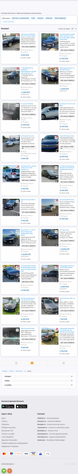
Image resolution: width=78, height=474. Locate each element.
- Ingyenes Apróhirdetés (51, 437)
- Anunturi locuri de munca (51, 424)
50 (76, 29)
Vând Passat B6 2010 (27, 328)
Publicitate (5, 424)
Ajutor (4, 418)
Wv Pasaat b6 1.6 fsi (27, 136)
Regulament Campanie (10, 446)
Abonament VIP (7, 431)
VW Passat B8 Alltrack (67, 199)
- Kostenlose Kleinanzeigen (51, 440)
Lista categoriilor (8, 437)
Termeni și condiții (8, 434)
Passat (40, 18)
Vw (32, 18)
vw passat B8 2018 (27, 103)
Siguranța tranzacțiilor (9, 440)
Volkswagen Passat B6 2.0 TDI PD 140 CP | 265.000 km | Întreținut (67, 330)
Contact (4, 421)
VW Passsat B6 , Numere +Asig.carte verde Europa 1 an (28, 167)
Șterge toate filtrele (8, 21)
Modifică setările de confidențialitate (15, 443)
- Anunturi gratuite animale (52, 434)
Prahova (48, 18)
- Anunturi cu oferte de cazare (53, 427)
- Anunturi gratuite (48, 418)
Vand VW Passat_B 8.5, (67, 136)
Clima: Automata (59, 18)
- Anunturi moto (47, 431)
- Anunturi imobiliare (49, 421)
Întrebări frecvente (8, 427)
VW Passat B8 (64, 230)
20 (72, 29)
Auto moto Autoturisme (19, 18)
